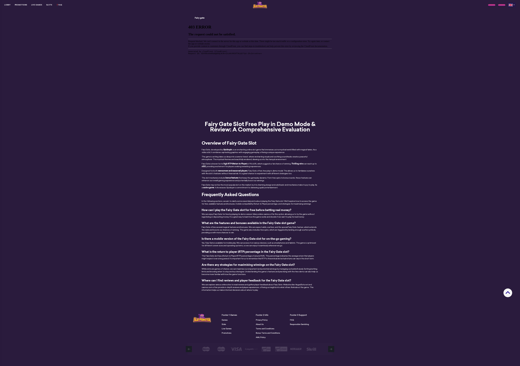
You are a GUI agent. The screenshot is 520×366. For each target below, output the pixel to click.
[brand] (491, 5)
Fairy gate (199, 17)
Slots (49, 5)
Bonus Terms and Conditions (268, 333)
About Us (260, 324)
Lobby (7, 5)
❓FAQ (59, 5)
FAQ (292, 320)
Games (225, 320)
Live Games (36, 5)
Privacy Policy (262, 320)
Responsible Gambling (299, 324)
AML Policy (261, 337)
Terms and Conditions (265, 328)
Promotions (21, 5)
